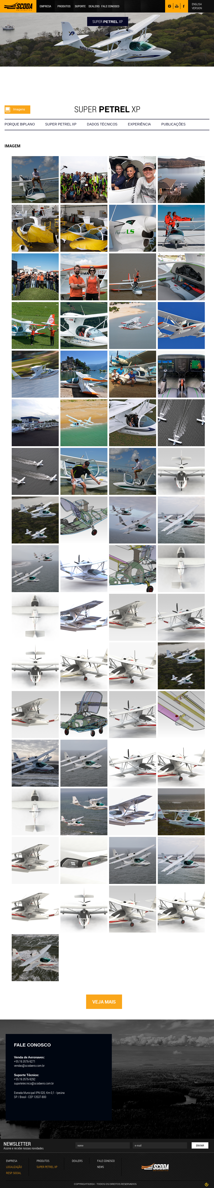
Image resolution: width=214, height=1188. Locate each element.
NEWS (100, 1167)
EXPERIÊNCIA (139, 124)
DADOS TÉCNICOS (102, 124)
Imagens (19, 109)
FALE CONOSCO (110, 6)
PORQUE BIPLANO (20, 124)
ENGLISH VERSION (197, 6)
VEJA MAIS (104, 1002)
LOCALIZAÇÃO (14, 1167)
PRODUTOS (63, 6)
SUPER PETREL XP (60, 124)
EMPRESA (45, 6)
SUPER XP (107, 21)
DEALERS (94, 6)
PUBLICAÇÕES (173, 124)
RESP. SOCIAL (13, 1173)
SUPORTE (80, 6)
